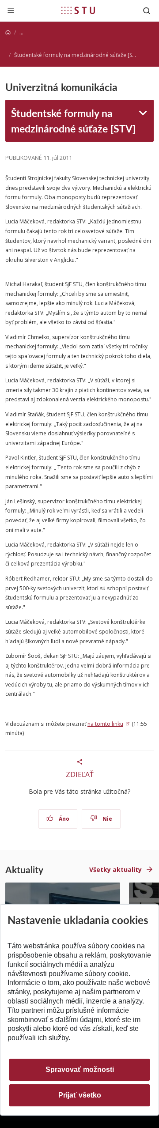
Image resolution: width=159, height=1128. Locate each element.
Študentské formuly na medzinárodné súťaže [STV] (73, 120)
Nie (106, 818)
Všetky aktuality (115, 869)
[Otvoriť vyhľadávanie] (146, 10)
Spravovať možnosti (79, 1069)
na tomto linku (105, 724)
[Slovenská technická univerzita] (78, 10)
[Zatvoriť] (11, 10)
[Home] (8, 32)
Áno (63, 818)
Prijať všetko (79, 1095)
